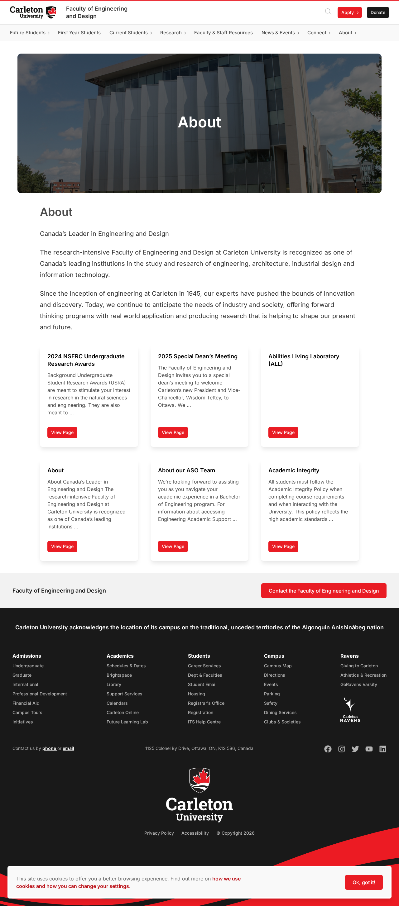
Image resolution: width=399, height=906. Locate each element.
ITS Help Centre (204, 721)
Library (114, 684)
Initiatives (22, 721)
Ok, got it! (364, 882)
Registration (200, 712)
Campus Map (278, 665)
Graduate (21, 675)
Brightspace (119, 675)
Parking (272, 693)
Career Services (204, 665)
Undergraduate (28, 665)
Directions (274, 675)
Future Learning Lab (127, 721)
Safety (270, 703)
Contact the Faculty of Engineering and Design (324, 591)
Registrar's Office (206, 703)
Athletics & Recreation (363, 675)
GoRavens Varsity (358, 684)
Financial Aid (26, 703)
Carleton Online (123, 712)
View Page (64, 434)
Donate (378, 12)
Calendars (117, 703)
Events (271, 684)
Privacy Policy (159, 833)
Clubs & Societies (282, 721)
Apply (347, 12)
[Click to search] (328, 12)
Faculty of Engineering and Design (96, 12)
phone (49, 748)
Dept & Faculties (205, 675)
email (68, 748)
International (25, 684)
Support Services (124, 693)
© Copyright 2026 (235, 833)
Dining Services (280, 712)
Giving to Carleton (359, 665)
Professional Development (39, 693)
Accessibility (195, 833)
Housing (196, 693)
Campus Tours (27, 712)
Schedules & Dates (126, 665)
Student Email (202, 684)
